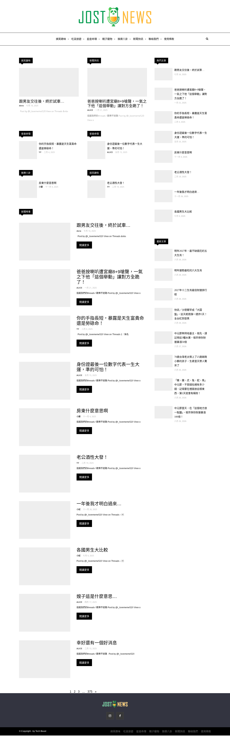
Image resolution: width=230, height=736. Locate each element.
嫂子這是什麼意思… (97, 596)
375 (90, 691)
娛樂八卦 (123, 39)
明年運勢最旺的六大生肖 (188, 270)
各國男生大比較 (92, 549)
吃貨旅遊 (76, 39)
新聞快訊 (138, 39)
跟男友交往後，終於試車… (41, 101)
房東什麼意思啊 (47, 182)
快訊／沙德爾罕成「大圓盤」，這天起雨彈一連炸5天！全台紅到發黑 (190, 314)
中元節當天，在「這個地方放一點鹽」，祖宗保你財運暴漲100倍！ (190, 412)
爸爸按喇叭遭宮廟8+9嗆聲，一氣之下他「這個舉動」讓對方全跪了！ (110, 277)
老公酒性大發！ (116, 182)
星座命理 (92, 39)
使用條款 (169, 39)
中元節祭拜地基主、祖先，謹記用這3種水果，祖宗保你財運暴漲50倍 (190, 337)
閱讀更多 (84, 245)
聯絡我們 (154, 39)
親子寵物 (107, 39)
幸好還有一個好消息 (97, 642)
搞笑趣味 (61, 39)
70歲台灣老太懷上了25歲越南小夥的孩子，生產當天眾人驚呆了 (190, 361)
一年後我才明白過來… (99, 503)
